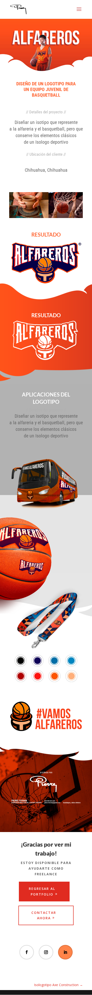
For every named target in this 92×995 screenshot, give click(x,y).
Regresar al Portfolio (42, 891)
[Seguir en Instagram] (46, 952)
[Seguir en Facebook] (26, 952)
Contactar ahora (43, 915)
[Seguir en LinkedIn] (65, 952)
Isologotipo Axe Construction (58, 985)
